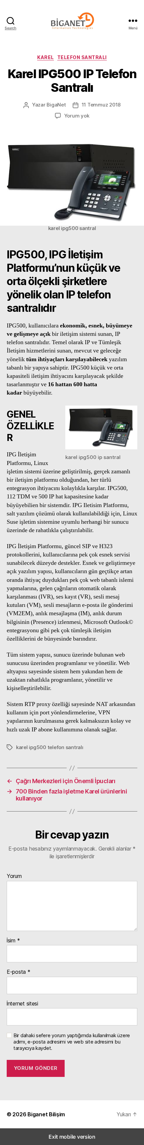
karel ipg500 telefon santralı (49, 747)
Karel (45, 57)
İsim (13, 941)
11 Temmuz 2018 (101, 104)
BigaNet (56, 104)
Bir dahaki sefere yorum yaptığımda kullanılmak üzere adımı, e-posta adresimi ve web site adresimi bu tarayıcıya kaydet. (71, 1042)
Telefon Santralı (82, 57)
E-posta (18, 972)
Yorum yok (76, 115)
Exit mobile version (72, 1136)
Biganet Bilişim (46, 1114)
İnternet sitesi (22, 1004)
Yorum (14, 876)
